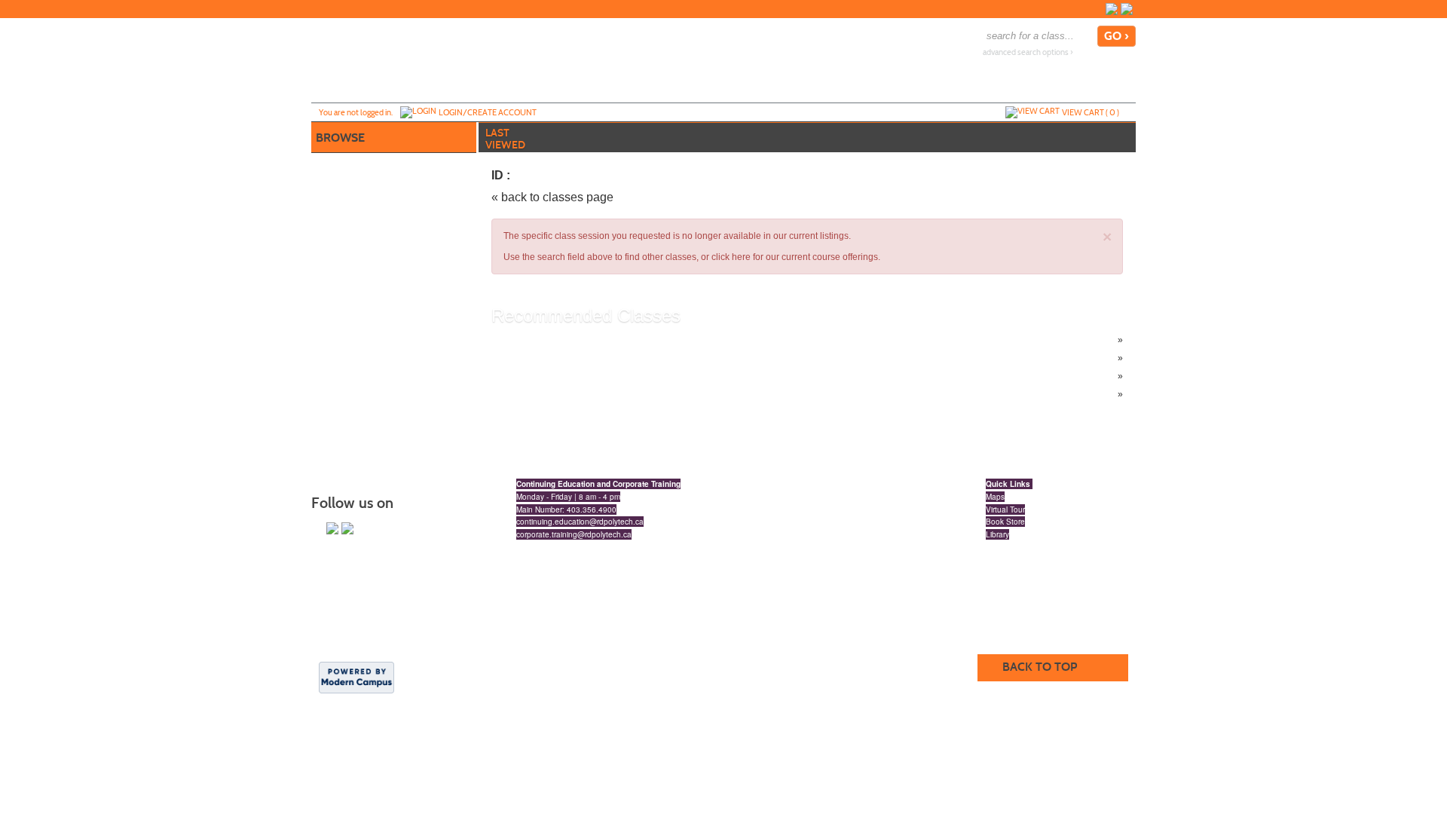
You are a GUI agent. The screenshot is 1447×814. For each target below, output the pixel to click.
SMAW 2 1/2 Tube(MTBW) (575, 376)
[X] (1127, 9)
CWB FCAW (546, 358)
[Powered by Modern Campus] (356, 677)
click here (731, 257)
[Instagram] (1112, 9)
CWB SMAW (547, 340)
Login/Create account (488, 112)
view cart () (1090, 112)
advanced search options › (1028, 52)
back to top (1039, 666)
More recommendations (570, 394)
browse (340, 137)
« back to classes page (552, 197)
